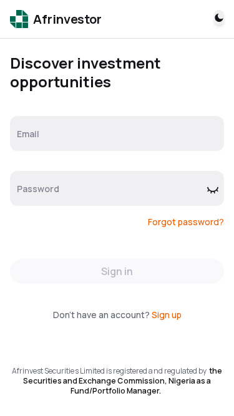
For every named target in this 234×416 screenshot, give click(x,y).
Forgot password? (186, 222)
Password (38, 189)
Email (28, 134)
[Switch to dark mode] (219, 17)
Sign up (167, 315)
